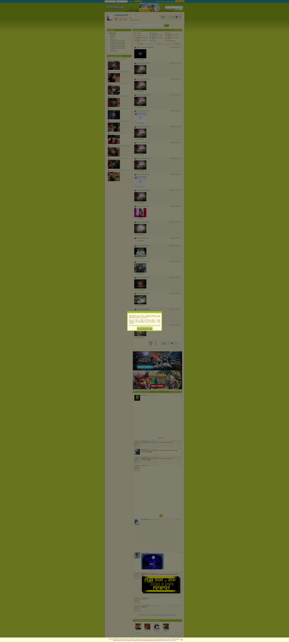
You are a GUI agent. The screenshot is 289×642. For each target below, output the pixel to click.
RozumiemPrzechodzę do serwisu (145, 328)
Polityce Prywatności (171, 640)
